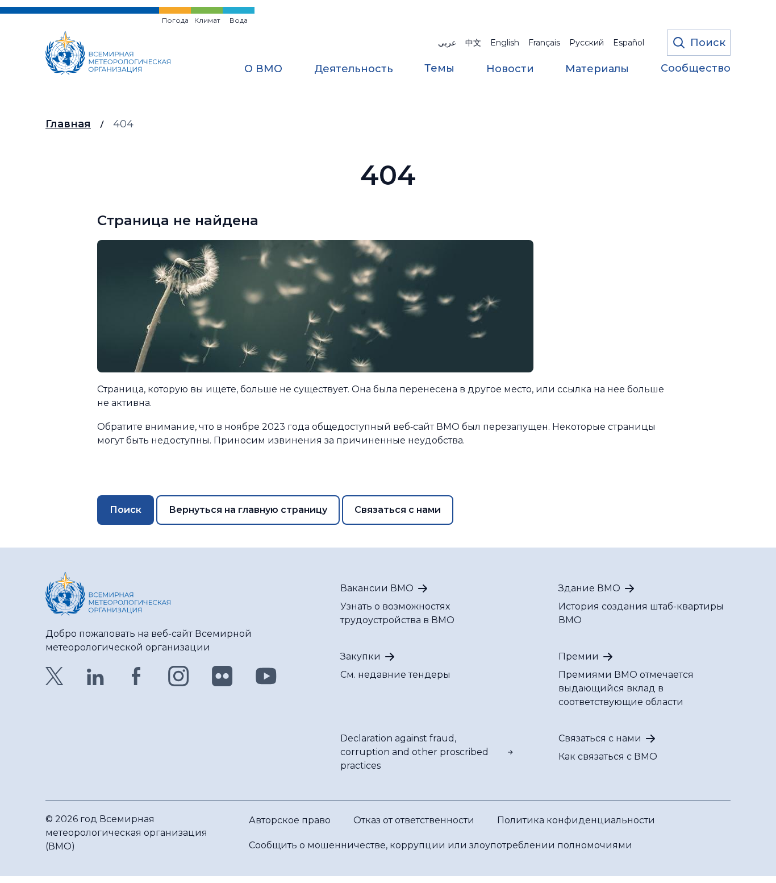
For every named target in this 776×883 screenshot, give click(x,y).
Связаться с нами (397, 509)
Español (628, 43)
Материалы (597, 69)
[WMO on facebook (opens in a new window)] (136, 676)
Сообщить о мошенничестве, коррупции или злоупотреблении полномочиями (440, 845)
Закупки (360, 656)
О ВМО (263, 69)
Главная (68, 124)
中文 (473, 43)
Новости (510, 69)
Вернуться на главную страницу (248, 509)
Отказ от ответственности (413, 820)
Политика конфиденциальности (576, 820)
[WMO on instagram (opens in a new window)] (178, 676)
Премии (578, 656)
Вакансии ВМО (377, 588)
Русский (586, 43)
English (504, 43)
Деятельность (353, 69)
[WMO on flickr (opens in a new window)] (222, 676)
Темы (439, 68)
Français (544, 43)
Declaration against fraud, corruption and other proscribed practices (414, 752)
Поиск (125, 509)
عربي (447, 43)
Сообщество (696, 68)
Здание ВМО (589, 588)
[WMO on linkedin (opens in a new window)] (95, 676)
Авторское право (290, 820)
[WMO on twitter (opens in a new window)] (54, 676)
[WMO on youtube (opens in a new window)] (266, 676)
